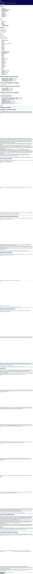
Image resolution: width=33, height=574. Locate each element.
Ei (2, 45)
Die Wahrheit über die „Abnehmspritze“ (7, 101)
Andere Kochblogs (4, 21)
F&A (2, 12)
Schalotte (4, 66)
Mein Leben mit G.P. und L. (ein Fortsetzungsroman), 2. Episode (10, 98)
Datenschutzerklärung (6, 25)
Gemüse (3, 47)
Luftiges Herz (3, 368)
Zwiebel (4, 74)
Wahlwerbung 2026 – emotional (6, 99)
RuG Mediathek (15, 82)
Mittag (13, 530)
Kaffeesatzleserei (4, 15)
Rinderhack (20, 366)
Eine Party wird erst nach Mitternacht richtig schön (8, 103)
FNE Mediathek (15, 92)
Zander (3, 73)
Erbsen (3, 46)
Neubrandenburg (5, 59)
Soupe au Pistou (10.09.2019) (6, 158)
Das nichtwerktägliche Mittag (5, 9)
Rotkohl (3, 64)
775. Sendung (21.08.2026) (5, 87)
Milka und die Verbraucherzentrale (6, 102)
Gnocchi (3, 48)
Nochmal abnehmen (4, 100)
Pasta (3, 62)
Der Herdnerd (2, 1)
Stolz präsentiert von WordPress (4, 573)
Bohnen (3, 39)
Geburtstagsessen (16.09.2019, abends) (8, 109)
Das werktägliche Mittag (10, 214)
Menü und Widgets (2, 4)
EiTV (2, 22)
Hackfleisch (14, 307)
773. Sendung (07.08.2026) (5, 89)
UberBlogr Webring (3, 29)
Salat (3, 65)
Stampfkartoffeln (5, 70)
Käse (3, 54)
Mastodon (1, 105)
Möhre (3, 58)
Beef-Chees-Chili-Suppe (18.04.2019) (7, 308)
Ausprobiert (3, 8)
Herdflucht (3, 14)
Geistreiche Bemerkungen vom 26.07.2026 (7, 80)
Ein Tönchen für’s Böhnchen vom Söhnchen (9, 532)
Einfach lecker (3, 11)
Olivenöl (3, 60)
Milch (3, 57)
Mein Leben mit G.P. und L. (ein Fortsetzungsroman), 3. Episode (10, 97)
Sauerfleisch (23, 250)
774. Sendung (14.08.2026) (5, 88)
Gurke (3, 49)
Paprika (4, 61)
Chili (14, 366)
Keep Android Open (2, 32)
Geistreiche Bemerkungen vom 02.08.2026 (7, 79)
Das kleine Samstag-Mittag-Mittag (7, 514)
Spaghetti (3, 68)
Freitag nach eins (16, 86)
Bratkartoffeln (5, 40)
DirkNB (10, 95)
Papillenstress (3, 16)
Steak (14, 530)
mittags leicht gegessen (6, 111)
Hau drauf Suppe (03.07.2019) (6, 252)
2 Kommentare (26, 250)
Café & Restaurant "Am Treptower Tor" (7, 43)
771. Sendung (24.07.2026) (5, 90)
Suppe (3, 71)
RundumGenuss (15, 76)
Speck (3, 69)
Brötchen (3, 41)
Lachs (3, 55)
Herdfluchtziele (4, 23)
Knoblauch (4, 52)
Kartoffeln (5, 51)
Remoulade (19, 250)
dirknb (6, 214)
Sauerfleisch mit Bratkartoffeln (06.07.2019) (9, 216)
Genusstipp (3, 13)
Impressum (3, 24)
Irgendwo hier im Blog (12, 425)
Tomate (5, 72)
